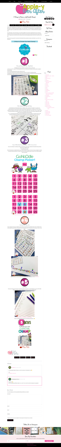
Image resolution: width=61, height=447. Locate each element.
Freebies (47, 89)
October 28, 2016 (18, 367)
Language (47, 95)
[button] (17, 357)
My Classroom (48, 105)
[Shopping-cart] (51, 19)
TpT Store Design (44, 1)
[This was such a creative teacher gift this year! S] (42, 431)
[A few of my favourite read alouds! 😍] (26, 431)
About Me (19, 1)
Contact (51, 1)
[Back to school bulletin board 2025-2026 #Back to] (11, 431)
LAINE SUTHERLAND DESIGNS (31, 445)
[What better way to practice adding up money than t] (49, 431)
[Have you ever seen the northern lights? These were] (57, 431)
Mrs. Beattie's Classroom (12, 373)
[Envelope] (53, 19)
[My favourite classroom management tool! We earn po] (4, 431)
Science (47, 110)
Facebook (49, 46)
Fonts (37, 1)
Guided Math (48, 90)
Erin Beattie (13, 367)
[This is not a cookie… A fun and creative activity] (19, 431)
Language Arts (48, 96)
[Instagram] (49, 19)
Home (10, 1)
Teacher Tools (48, 112)
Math (46, 98)
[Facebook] (45, 19)
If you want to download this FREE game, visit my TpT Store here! (24, 214)
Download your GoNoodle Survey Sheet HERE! (24, 317)
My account (47, 104)
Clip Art (47, 83)
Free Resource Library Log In (28, 1)
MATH (47, 97)
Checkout (47, 80)
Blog (14, 1)
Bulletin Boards (48, 78)
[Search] (53, 25)
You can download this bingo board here (24, 95)
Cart (46, 79)
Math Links (47, 101)
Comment (9, 393)
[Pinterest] (47, 19)
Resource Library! (48, 106)
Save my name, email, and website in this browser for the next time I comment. (20, 417)
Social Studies (48, 111)
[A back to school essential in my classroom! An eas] (34, 431)
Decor (47, 87)
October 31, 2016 (22, 379)
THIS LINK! (37, 276)
